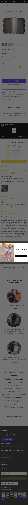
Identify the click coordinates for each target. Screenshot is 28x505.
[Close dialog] (27, 243)
